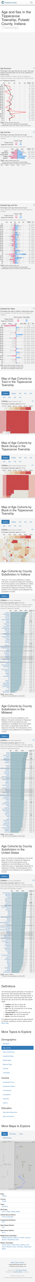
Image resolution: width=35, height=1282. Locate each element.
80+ (20, 397)
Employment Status (9, 1086)
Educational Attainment (10, 1112)
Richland (9, 1247)
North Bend (10, 1239)
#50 (34, 880)
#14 (33, 465)
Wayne (4, 1249)
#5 (33, 401)
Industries (6, 1099)
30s (25, 393)
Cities (4, 1134)
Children (5, 393)
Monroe (4, 1239)
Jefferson (23, 1245)
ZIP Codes (12, 1134)
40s (31, 393)
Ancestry (5, 1068)
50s (4, 397)
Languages (6, 1073)
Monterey (5, 1206)
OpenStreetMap (17, 1272)
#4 (34, 308)
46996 (18, 1211)
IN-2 (3, 1222)
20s (20, 393)
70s (15, 397)
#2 (34, 132)
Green (9, 1245)
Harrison (28, 1238)
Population (6, 1044)
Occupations (7, 1094)
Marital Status (7, 1060)
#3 (34, 205)
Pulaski (4, 1201)
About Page (5, 1023)
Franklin (22, 1238)
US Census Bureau (21, 1270)
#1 (34, 68)
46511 (4, 1211)
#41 (34, 740)
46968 (13, 1211)
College (13, 393)
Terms (17, 1262)
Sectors (5, 1103)
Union (17, 1239)
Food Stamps (7, 1090)
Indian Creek (15, 1245)
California (16, 1238)
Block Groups (7, 1138)
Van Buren (20, 1247)
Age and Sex (7, 1048)
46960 (8, 1211)
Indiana (4, 1196)
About (12, 1262)
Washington (27, 1247)
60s (9, 397)
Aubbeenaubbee (7, 1238)
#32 (34, 600)
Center (4, 1245)
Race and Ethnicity (8, 1052)
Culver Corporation (8, 1217)
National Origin (7, 1064)
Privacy (22, 1262)
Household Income (8, 1082)
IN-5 (3, 1227)
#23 (33, 529)
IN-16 (3, 1232)
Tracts (21, 1134)
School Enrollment (8, 1116)
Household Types (8, 1056)
